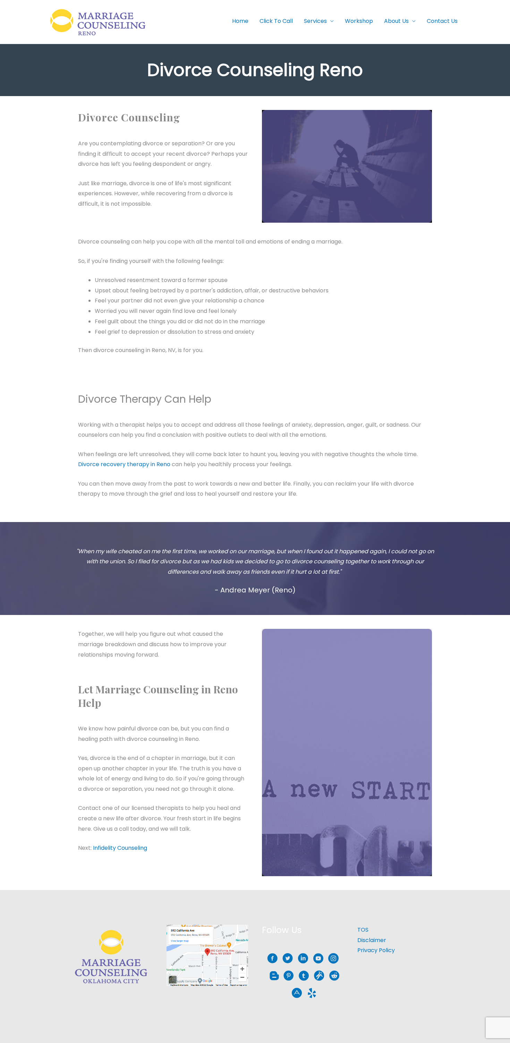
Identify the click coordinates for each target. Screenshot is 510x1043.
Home (240, 21)
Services (315, 21)
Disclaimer (371, 940)
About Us (396, 21)
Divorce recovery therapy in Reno (124, 464)
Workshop (359, 21)
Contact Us (442, 21)
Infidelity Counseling (120, 848)
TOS (362, 930)
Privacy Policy (376, 950)
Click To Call (276, 21)
